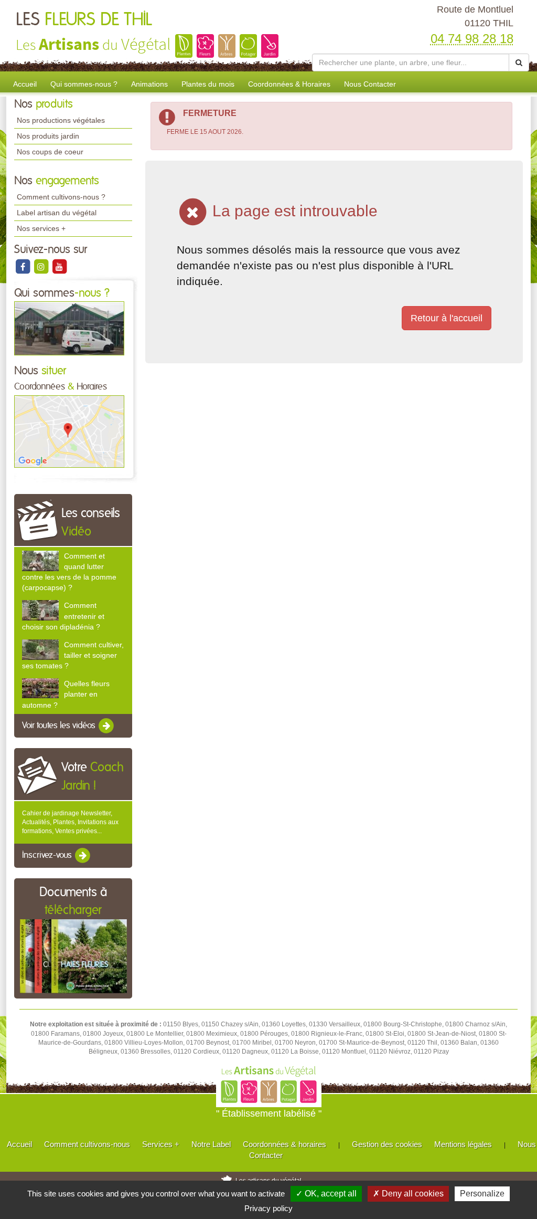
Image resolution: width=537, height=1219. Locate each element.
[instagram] (42, 266)
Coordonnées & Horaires (289, 84)
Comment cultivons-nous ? (61, 197)
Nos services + (41, 228)
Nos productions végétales (61, 120)
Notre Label (211, 1144)
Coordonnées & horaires (284, 1144)
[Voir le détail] (40, 561)
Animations (149, 84)
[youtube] (59, 266)
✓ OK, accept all (326, 1193)
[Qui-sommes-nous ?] (69, 328)
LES (84, 20)
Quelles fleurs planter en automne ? (66, 694)
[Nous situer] (69, 431)
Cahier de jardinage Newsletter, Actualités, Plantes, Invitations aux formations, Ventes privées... (70, 822)
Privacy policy (268, 1208)
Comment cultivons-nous (87, 1144)
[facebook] (23, 266)
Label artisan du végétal (56, 212)
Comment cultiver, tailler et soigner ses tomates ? (73, 655)
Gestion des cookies (387, 1144)
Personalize (482, 1193)
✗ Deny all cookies (408, 1193)
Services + (160, 1144)
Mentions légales (463, 1144)
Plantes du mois (207, 84)
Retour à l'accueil (446, 318)
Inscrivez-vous (48, 856)
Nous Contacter (370, 84)
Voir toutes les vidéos (60, 725)
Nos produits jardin (48, 136)
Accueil (25, 84)
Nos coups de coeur (50, 152)
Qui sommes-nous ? (83, 84)
